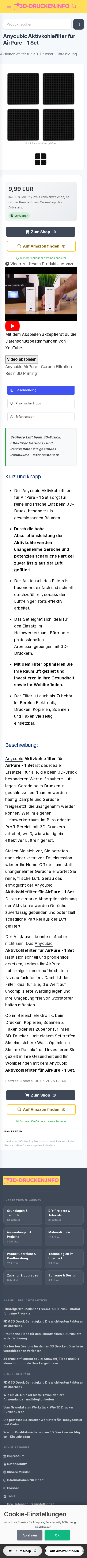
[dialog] (43, 1524)
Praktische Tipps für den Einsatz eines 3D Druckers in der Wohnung (42, 1336)
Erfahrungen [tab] (25, 416)
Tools (10, 1496)
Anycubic (14, 758)
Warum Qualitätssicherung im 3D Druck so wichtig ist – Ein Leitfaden (41, 1434)
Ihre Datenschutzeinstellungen (30, 1504)
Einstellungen (43, 1526)
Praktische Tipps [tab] (28, 403)
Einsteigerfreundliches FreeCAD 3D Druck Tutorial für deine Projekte (41, 1311)
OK (57, 1535)
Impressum (15, 1456)
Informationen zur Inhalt (25, 1480)
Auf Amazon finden (41, 246)
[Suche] (78, 24)
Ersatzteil (14, 772)
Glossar (12, 1488)
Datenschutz (16, 1464)
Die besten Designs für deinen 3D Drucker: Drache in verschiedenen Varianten (43, 1348)
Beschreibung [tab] (26, 390)
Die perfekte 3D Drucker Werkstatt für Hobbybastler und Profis (42, 1422)
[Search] (74, 6)
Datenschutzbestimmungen (31, 341)
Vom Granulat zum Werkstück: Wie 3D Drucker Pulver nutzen (38, 1410)
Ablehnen (30, 1535)
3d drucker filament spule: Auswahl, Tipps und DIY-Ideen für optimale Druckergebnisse (42, 1361)
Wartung (43, 991)
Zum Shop (40, 232)
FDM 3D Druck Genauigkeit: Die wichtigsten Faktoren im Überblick (43, 1324)
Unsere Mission (18, 1472)
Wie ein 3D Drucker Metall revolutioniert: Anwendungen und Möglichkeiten (34, 1397)
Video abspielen (21, 359)
